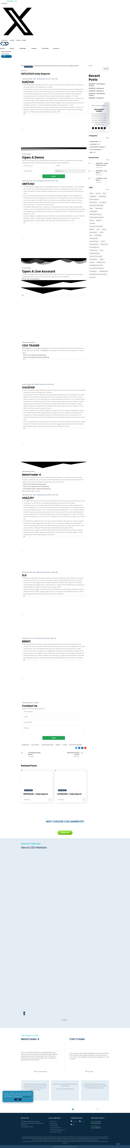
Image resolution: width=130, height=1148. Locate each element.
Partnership (45, 48)
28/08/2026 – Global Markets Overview (97, 84)
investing (92, 223)
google (92, 220)
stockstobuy (104, 244)
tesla (101, 250)
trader (101, 259)
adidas (91, 193)
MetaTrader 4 (93, 232)
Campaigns (22, 48)
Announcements (54, 1125)
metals (104, 229)
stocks (65, 744)
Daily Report (93, 144)
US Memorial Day (103, 271)
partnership (98, 235)
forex (91, 208)
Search (91, 66)
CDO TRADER (25, 348)
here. (72, 1089)
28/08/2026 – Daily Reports (35, 794)
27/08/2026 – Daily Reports (69, 794)
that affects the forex (76, 744)
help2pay (99, 220)
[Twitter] (76, 748)
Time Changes (93, 259)
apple (104, 193)
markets (58, 744)
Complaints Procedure (55, 1132)
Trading (11, 48)
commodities (25, 744)
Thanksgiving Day (94, 253)
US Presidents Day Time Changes (98, 274)
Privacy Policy (53, 1121)
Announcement (94, 141)
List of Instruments (95, 149)
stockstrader (93, 250)
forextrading (93, 211)
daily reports (35, 744)
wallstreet (93, 277)
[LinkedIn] (82, 748)
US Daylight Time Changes (96, 268)
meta (98, 229)
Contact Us (56, 48)
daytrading (103, 202)
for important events (47, 744)
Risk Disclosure (53, 1123)
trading (92, 262)
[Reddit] (85, 748)
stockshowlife (94, 244)
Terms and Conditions (55, 1128)
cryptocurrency (94, 199)
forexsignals (99, 208)
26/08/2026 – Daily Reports (96, 98)
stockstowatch (94, 247)
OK (18, 1099)
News (91, 152)
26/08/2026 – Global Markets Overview (97, 94)
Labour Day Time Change (96, 226)
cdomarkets (93, 196)
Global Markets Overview (97, 147)
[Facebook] (79, 748)
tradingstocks (101, 262)
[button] (6, 52)
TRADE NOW (65, 833)
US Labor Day (93, 271)
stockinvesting (94, 241)
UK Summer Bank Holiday (96, 265)
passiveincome (94, 238)
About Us (2, 48)
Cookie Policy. (27, 1096)
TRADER (45, 350)
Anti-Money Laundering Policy (57, 1130)
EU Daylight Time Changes (96, 205)
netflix (101, 232)
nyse (91, 235)
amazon (98, 193)
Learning (34, 48)
